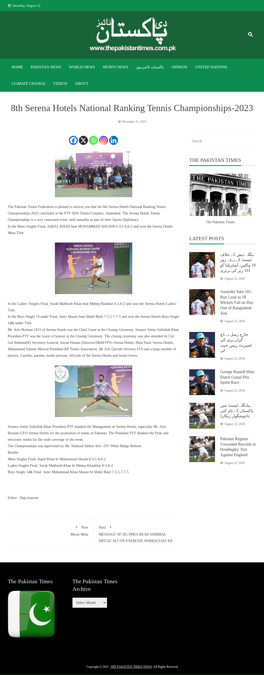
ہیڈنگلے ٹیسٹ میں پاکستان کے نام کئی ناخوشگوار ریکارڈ (236, 410)
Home (17, 67)
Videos (60, 83)
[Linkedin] (113, 140)
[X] (83, 140)
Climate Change (28, 83)
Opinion (179, 67)
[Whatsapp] (93, 140)
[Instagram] (103, 140)
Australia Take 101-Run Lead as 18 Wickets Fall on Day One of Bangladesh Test (236, 302)
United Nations (211, 67)
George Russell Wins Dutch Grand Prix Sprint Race (237, 377)
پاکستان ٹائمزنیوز (150, 67)
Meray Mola (79, 531)
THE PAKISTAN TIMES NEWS (131, 667)
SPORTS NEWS (115, 67)
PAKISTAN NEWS (46, 67)
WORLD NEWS (82, 67)
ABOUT (81, 83)
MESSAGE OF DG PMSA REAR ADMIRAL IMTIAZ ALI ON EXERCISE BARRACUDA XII (135, 534)
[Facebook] (73, 140)
